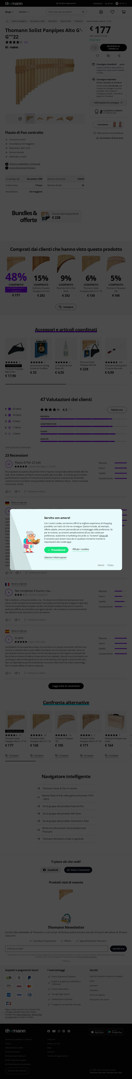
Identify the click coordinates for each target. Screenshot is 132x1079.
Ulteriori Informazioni (55, 557)
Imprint (101, 565)
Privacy (111, 565)
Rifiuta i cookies (81, 549)
